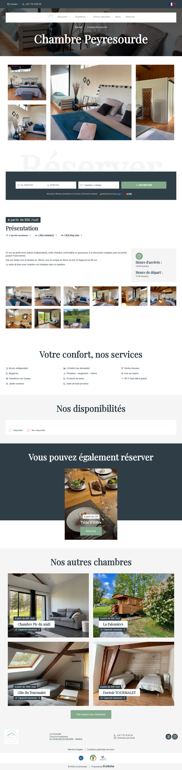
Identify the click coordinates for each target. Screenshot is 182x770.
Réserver (130, 17)
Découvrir (63, 17)
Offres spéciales (101, 17)
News (118, 17)
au (48, 185)
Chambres (80, 17)
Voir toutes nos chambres (91, 714)
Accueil (78, 27)
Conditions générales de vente (100, 749)
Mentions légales (75, 749)
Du (22, 185)
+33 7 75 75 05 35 (125, 735)
